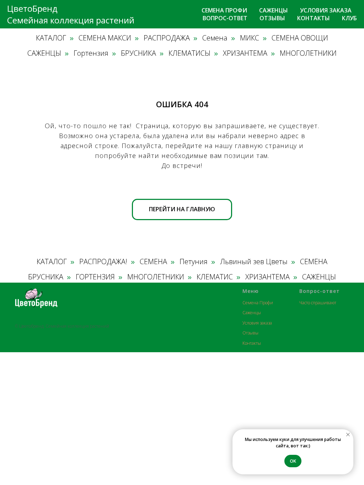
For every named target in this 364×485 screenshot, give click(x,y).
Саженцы (273, 10)
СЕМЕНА (153, 261)
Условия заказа (326, 10)
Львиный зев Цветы (254, 261)
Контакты (313, 18)
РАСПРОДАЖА (167, 38)
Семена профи (224, 10)
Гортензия (91, 53)
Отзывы (272, 18)
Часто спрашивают (317, 303)
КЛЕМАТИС (215, 277)
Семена (215, 38)
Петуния (194, 261)
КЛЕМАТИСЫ (189, 53)
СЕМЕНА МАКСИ (105, 38)
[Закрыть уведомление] (348, 434)
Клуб (349, 18)
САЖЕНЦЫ (44, 53)
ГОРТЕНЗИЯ (95, 277)
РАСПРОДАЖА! (103, 261)
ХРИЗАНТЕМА (245, 53)
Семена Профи (257, 303)
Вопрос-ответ (225, 18)
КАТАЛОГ (51, 38)
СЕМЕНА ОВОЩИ (300, 38)
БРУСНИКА (138, 53)
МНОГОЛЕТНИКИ (308, 53)
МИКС (249, 38)
